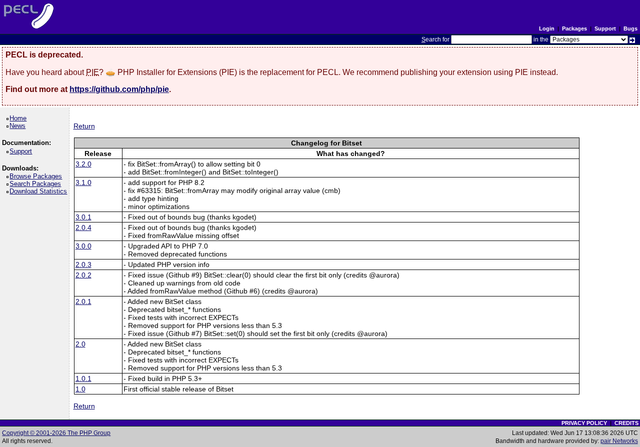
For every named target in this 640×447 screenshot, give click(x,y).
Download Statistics (40, 191)
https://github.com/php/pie (119, 89)
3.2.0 (84, 164)
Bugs (631, 29)
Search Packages (37, 184)
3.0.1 (84, 217)
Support (605, 29)
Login (546, 29)
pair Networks (619, 441)
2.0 (81, 344)
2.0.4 (84, 228)
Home (19, 118)
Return (84, 126)
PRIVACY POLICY (584, 423)
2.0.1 (84, 302)
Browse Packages (37, 176)
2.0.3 (84, 264)
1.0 (81, 389)
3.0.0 (84, 246)
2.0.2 (84, 275)
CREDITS (626, 423)
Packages (574, 29)
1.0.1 (84, 378)
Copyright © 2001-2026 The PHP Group (56, 433)
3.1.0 (84, 182)
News (19, 126)
